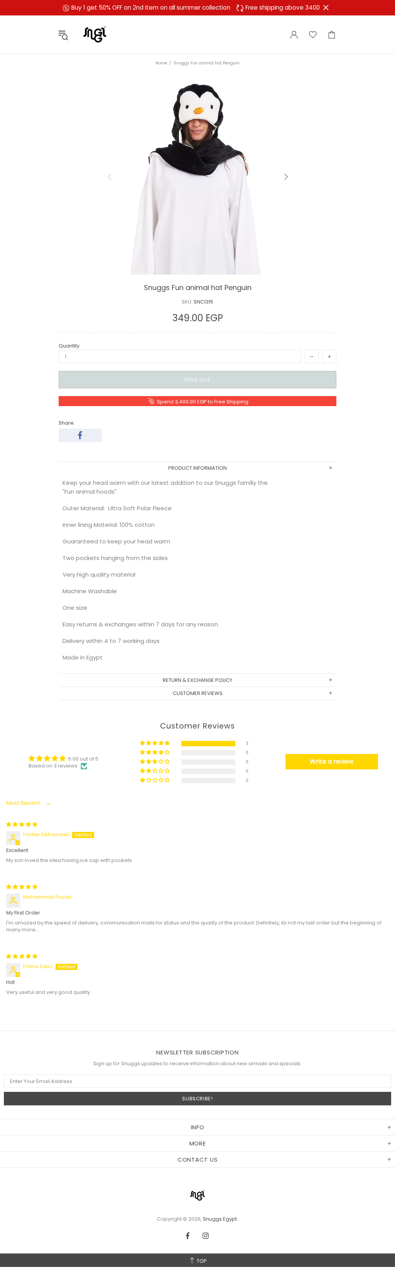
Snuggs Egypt (95, 34)
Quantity (69, 345)
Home (161, 63)
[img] (21, 824)
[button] (155, 743)
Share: (67, 423)
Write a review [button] (331, 761)
